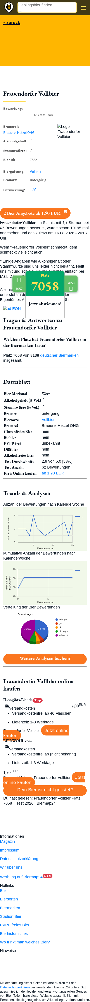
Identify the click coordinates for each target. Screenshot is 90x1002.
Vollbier (36, 171)
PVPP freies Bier (14, 925)
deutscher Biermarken (59, 355)
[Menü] (83, 8)
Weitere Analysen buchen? (45, 658)
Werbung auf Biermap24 (21, 877)
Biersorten (9, 899)
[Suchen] (19, 11)
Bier (3, 890)
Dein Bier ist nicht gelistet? (45, 789)
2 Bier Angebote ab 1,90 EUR (32, 213)
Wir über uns (11, 867)
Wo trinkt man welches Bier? (25, 942)
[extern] (31, 950)
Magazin (7, 841)
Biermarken (10, 908)
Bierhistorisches (14, 933)
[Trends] (33, 190)
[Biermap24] (9, 7)
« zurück (11, 22)
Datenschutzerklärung (19, 859)
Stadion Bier (10, 916)
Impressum (9, 850)
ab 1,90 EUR (53, 473)
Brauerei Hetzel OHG (18, 132)
